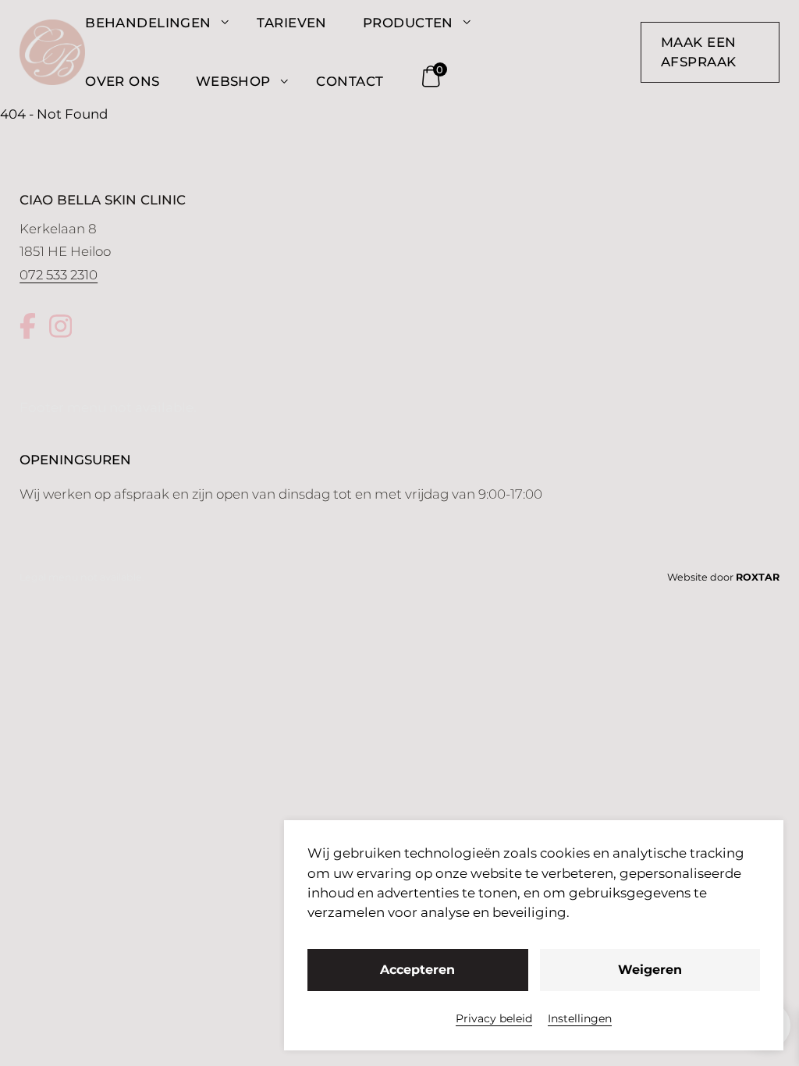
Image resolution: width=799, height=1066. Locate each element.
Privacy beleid (494, 1018)
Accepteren (417, 969)
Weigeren (650, 969)
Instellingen (580, 1018)
